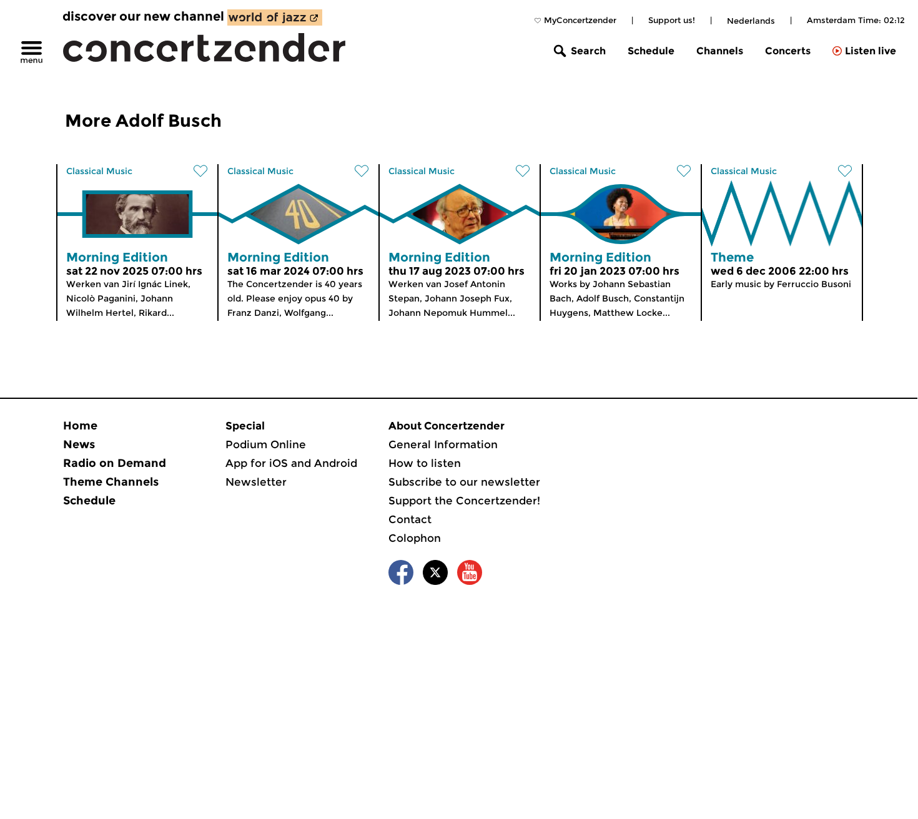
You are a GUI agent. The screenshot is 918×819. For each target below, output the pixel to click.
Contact (410, 519)
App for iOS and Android (291, 463)
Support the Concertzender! (464, 500)
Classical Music (99, 171)
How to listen (424, 463)
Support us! (671, 20)
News (79, 444)
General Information (443, 444)
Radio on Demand (114, 463)
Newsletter (256, 482)
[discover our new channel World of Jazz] (274, 17)
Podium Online (265, 444)
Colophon (414, 538)
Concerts (788, 51)
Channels (719, 51)
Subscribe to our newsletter (464, 482)
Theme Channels (111, 482)
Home (80, 426)
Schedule (651, 51)
